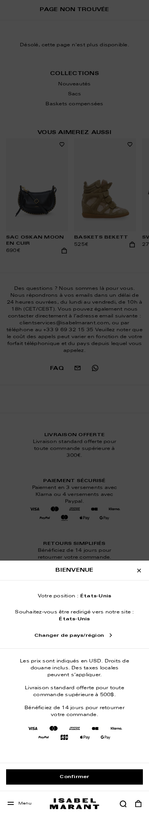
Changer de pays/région (69, 635)
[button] (123, 803)
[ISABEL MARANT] (74, 803)
